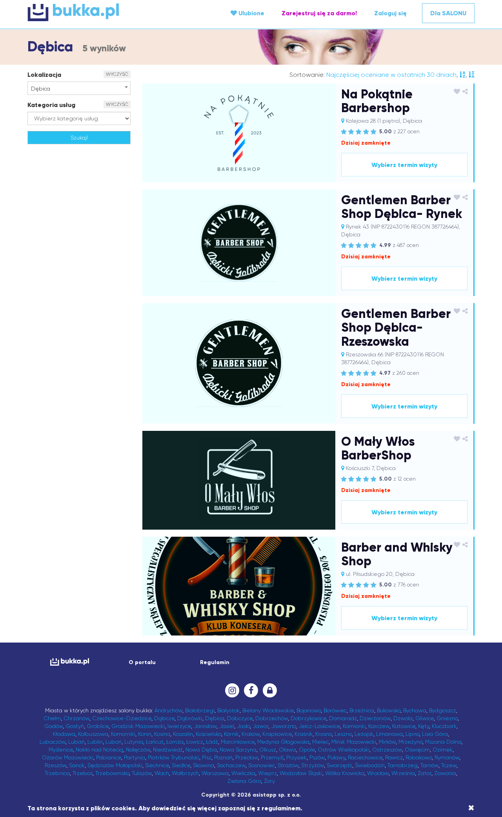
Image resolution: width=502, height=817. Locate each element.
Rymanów (447, 757)
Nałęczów (138, 749)
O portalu (142, 662)
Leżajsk (364, 734)
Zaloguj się (390, 13)
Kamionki (354, 726)
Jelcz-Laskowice (319, 726)
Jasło (243, 726)
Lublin (95, 742)
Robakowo (419, 757)
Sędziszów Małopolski (114, 765)
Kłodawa (64, 734)
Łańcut (155, 742)
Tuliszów (142, 773)
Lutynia (133, 742)
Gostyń (74, 726)
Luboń (113, 742)
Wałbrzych (185, 773)
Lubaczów (52, 742)
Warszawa (215, 773)
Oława (287, 749)
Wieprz (267, 773)
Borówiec (335, 710)
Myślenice (61, 749)
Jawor (260, 726)
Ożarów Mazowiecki (67, 757)
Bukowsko (388, 710)
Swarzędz (339, 765)
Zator (424, 773)
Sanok (77, 765)
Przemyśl (272, 757)
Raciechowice (365, 757)
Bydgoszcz (442, 710)
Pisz (206, 757)
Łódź (212, 742)
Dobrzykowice (308, 718)
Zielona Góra (244, 781)
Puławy (336, 757)
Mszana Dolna (443, 742)
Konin (144, 734)
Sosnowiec (261, 765)
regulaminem (281, 808)
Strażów (288, 765)
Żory (269, 781)
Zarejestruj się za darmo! (319, 13)
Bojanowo (308, 710)
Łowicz (194, 742)
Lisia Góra (435, 734)
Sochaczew (231, 765)
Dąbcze (164, 718)
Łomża (175, 742)
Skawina (203, 765)
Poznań (223, 757)
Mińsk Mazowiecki (353, 742)
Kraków (251, 734)
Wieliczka (243, 773)
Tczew (449, 765)
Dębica (214, 718)
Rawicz (394, 757)
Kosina (162, 734)
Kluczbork (444, 726)
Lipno (412, 734)
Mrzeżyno (410, 742)
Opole (307, 749)
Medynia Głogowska (283, 742)
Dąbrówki (189, 718)
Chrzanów (76, 718)
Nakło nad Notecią (99, 749)
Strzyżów (312, 765)
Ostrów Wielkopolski (343, 749)
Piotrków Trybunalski (173, 757)
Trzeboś (83, 773)
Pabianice (108, 757)
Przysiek (296, 757)
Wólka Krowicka (344, 773)
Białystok (228, 710)
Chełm (52, 718)
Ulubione (250, 13)
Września (403, 773)
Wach (162, 773)
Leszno (343, 734)
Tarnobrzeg (402, 765)
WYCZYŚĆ (117, 74)
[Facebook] (251, 690)
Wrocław (378, 773)
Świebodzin (370, 765)
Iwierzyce (179, 726)
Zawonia (445, 773)
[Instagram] (232, 690)
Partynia (134, 757)
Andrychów (168, 710)
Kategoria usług (51, 105)
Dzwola (403, 718)
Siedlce (181, 765)
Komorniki (123, 734)
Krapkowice (277, 734)
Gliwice (424, 718)
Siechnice (157, 765)
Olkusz (267, 749)
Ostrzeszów (387, 749)
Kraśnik (304, 734)
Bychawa (414, 710)
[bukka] (102, 12)
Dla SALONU (448, 13)
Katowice (403, 726)
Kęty (423, 726)
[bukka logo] (69, 662)
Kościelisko (208, 734)
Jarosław (205, 726)
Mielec (320, 742)
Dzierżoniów (375, 718)
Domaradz (343, 718)
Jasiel (226, 726)
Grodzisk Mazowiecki (138, 726)
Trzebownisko (112, 773)
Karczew (378, 726)
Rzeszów (55, 765)
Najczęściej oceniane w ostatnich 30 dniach (391, 74)
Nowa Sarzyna (238, 749)
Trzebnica (57, 773)
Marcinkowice (238, 742)
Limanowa (389, 734)
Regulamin (214, 662)
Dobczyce (240, 718)
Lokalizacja (44, 74)
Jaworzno (283, 726)
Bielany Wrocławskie (268, 710)
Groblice (98, 726)
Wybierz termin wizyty (404, 165)
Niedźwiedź (168, 749)
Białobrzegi (200, 710)
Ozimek (443, 749)
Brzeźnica (361, 710)
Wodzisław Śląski (301, 773)
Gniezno (447, 718)
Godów (53, 726)
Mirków (387, 742)
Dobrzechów (271, 718)
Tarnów (429, 765)
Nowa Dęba (201, 749)
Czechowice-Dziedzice (121, 718)
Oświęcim (417, 749)
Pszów (317, 757)
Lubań (76, 742)
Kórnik (231, 734)
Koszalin (183, 734)
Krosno (323, 734)
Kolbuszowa (93, 734)
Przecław (246, 757)
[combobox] (79, 88)
